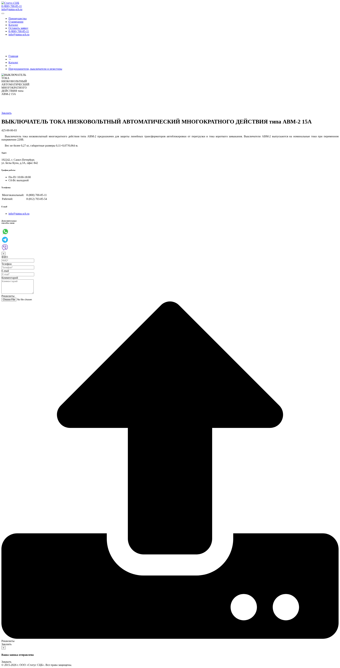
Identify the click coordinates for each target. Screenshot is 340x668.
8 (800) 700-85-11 (11, 6)
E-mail (5, 270)
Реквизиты (8, 295)
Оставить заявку (18, 28)
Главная (13, 56)
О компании (15, 21)
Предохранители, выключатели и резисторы (35, 68)
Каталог (13, 24)
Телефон (6, 263)
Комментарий (9, 277)
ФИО (4, 257)
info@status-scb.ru (11, 9)
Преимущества (17, 18)
